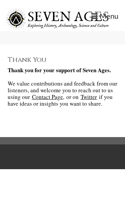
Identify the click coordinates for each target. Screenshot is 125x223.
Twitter (89, 97)
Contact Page (47, 97)
